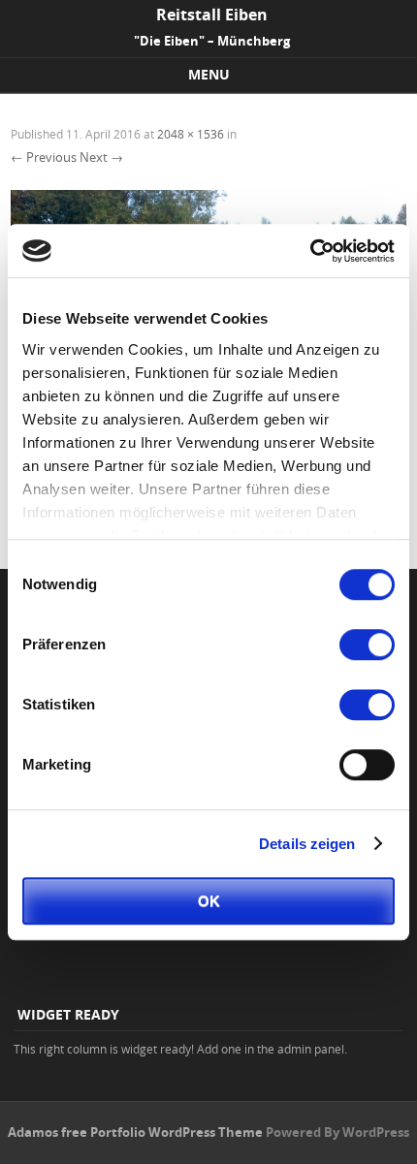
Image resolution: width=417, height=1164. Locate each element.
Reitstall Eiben (212, 14)
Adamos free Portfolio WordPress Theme (135, 1132)
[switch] (367, 644)
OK (209, 901)
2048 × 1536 (190, 134)
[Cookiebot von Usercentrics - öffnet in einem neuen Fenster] (310, 251)
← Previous (44, 157)
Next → (101, 157)
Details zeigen (307, 843)
